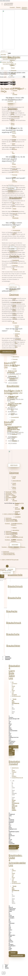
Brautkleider (14, 57)
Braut (6, 363)
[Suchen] (24, 77)
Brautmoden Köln (19, 503)
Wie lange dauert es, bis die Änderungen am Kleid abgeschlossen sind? (13, 159)
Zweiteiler (13, 427)
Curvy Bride (9, 365)
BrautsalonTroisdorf (14, 762)
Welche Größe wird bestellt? (15, 178)
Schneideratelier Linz (17, 864)
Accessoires (8, 570)
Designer (14, 294)
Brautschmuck (15, 586)
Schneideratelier (11, 393)
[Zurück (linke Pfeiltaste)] (0, 580)
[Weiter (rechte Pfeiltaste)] (2, 580)
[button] (14, 99)
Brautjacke (11, 611)
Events (7, 968)
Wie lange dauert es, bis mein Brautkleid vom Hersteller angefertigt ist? (12, 130)
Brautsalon (14, 665)
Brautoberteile (15, 574)
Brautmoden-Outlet (15, 856)
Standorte (7, 659)
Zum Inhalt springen (5, 0)
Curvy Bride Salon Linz (12, 674)
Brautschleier (13, 645)
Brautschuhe (14, 597)
